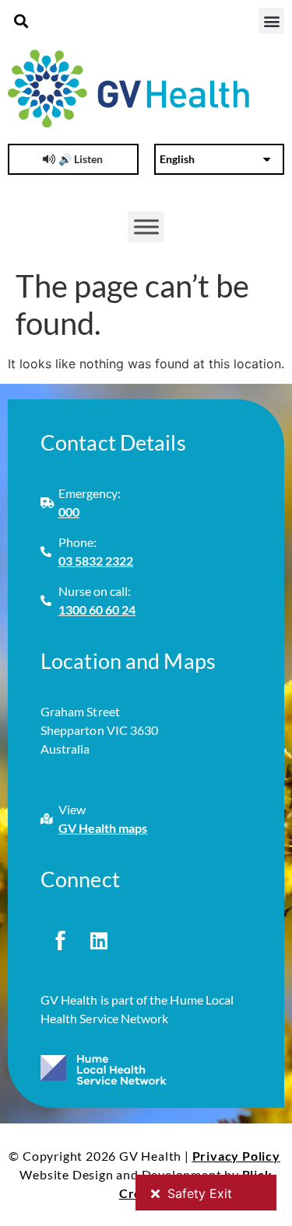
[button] (20, 20)
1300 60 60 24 (97, 609)
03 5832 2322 (96, 560)
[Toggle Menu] (146, 226)
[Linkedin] (98, 940)
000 (68, 511)
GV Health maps (103, 827)
